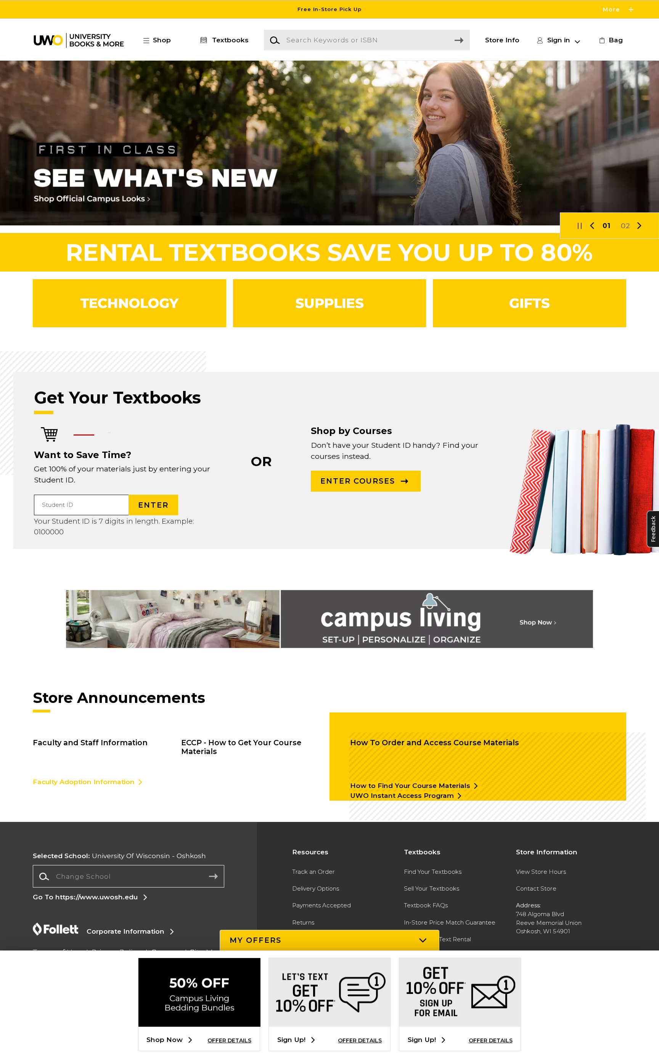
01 (607, 226)
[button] (329, 9)
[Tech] (129, 303)
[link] (610, 40)
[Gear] (529, 303)
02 (625, 226)
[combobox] (128, 876)
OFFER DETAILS (229, 1040)
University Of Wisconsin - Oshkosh (119, 856)
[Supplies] (330, 303)
